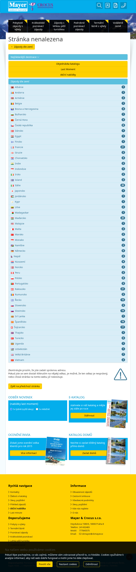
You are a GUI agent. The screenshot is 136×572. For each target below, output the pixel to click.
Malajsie (69, 223)
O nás (75, 512)
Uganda (69, 343)
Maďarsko (69, 218)
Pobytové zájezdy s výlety (18, 26)
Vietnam (69, 359)
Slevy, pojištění (17, 500)
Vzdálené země (118, 24)
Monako (69, 239)
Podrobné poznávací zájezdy (79, 26)
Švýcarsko (69, 327)
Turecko (69, 338)
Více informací (29, 453)
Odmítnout (92, 564)
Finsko (69, 141)
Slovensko (69, 305)
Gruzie (69, 152)
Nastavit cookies (68, 564)
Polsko (69, 278)
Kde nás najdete (80, 508)
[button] (68, 57)
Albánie (69, 87)
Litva (69, 207)
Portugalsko (69, 283)
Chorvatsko (69, 158)
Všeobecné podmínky (83, 500)
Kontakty (14, 491)
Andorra (69, 92)
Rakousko (69, 289)
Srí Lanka (69, 316)
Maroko (69, 234)
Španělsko (69, 321)
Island (69, 179)
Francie (69, 147)
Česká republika (69, 125)
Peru (69, 272)
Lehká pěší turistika (19, 540)
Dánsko (69, 130)
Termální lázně (17, 528)
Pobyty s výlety (17, 524)
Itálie (69, 185)
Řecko (69, 299)
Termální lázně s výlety (98, 24)
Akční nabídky (68, 74)
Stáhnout (89, 415)
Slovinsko (69, 310)
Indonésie (69, 168)
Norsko (69, 267)
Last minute (16, 512)
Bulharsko (69, 114)
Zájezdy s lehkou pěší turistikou (59, 26)
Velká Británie (69, 354)
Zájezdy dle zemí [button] (23, 46)
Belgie (69, 103)
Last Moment (68, 69)
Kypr (69, 201)
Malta (69, 229)
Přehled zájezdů (18, 504)
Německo (69, 250)
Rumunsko (69, 294)
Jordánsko (69, 196)
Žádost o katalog (18, 496)
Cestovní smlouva (81, 496)
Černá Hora (69, 119)
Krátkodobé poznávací (21, 536)
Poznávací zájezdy (19, 532)
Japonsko (69, 190)
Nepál (69, 256)
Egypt (69, 136)
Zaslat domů (89, 453)
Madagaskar (69, 212)
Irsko (69, 174)
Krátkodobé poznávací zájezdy (38, 26)
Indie (69, 163)
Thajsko (69, 332)
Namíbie (69, 245)
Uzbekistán (69, 349)
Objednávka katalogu (68, 63)
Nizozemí (69, 261)
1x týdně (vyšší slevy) (23, 409)
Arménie (69, 98)
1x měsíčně (44, 409)
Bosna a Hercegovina (69, 108)
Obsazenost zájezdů (82, 491)
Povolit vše (44, 564)
